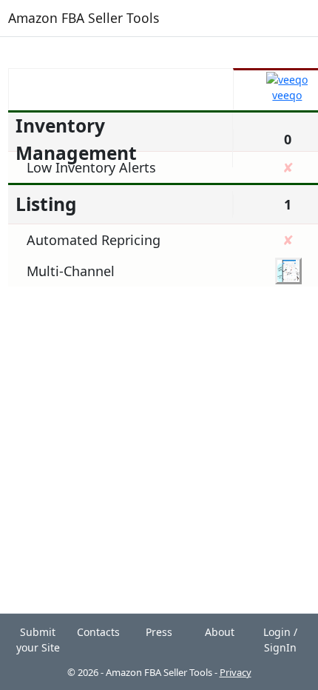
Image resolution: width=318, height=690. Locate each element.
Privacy (235, 672)
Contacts (98, 632)
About (219, 632)
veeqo (287, 95)
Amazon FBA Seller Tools (83, 18)
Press (159, 632)
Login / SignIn (280, 639)
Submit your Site (38, 639)
